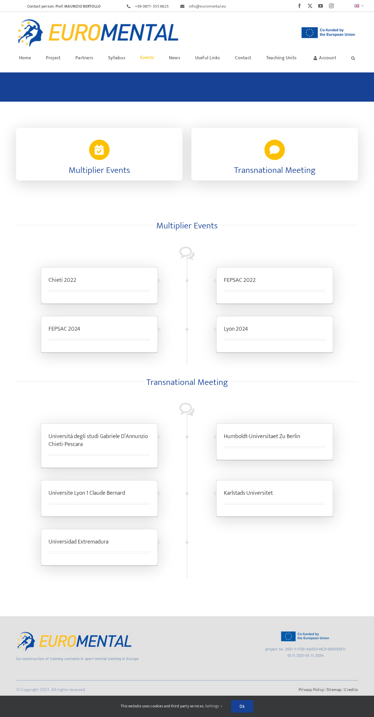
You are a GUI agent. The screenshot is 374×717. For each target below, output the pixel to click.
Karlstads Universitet (248, 493)
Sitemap (334, 689)
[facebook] (299, 6)
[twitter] (310, 6)
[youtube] (320, 6)
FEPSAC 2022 (240, 280)
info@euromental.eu (207, 6)
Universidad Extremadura (78, 542)
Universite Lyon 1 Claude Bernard (87, 493)
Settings (212, 706)
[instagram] (331, 6)
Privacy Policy (311, 689)
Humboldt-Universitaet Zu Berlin (262, 436)
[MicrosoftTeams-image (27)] (98, 20)
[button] (353, 58)
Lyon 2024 (236, 329)
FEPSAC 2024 (64, 329)
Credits (350, 689)
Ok (242, 706)
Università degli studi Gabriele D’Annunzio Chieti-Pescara (98, 440)
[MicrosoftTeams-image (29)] (74, 633)
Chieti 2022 (62, 280)
